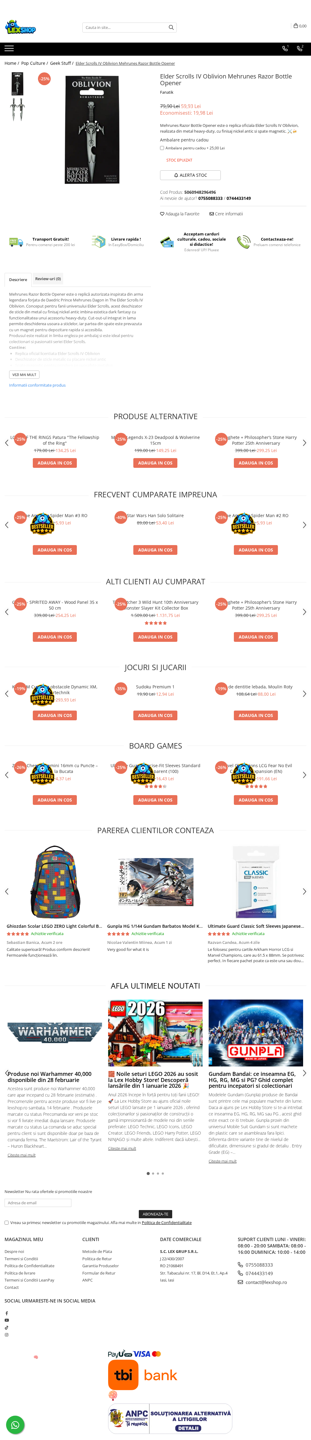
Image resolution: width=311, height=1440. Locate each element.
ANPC (87, 1280)
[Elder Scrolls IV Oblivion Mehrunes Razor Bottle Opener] (92, 130)
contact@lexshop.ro (265, 1282)
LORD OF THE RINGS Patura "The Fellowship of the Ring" (54, 440)
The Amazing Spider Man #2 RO (256, 515)
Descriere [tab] (18, 279)
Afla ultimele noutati (155, 985)
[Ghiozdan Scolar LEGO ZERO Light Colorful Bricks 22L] (55, 882)
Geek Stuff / (62, 63)
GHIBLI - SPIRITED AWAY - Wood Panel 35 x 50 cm (55, 605)
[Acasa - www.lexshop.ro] (35, 27)
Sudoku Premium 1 (155, 687)
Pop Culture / (35, 63)
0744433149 (258, 1273)
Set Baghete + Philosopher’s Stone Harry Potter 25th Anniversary (256, 440)
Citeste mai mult (22, 1155)
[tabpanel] (92, 130)
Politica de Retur (97, 1258)
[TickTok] (7, 1327)
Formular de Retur (98, 1273)
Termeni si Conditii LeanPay (29, 1280)
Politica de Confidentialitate (167, 1222)
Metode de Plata (97, 1251)
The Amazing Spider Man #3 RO (54, 515)
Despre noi (14, 1251)
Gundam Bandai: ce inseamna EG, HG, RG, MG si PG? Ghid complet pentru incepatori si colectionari (252, 1080)
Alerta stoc (193, 175)
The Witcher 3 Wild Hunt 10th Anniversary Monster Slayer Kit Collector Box (155, 605)
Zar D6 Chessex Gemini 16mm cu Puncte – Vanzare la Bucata (55, 768)
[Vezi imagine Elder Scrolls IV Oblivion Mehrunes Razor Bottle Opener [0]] (17, 83)
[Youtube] (7, 1320)
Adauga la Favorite (182, 214)
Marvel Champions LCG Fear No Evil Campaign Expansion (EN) (256, 768)
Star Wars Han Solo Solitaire (155, 515)
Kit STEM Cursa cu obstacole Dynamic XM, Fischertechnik (54, 689)
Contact (12, 1287)
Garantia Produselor (100, 1265)
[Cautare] (171, 28)
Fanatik (166, 92)
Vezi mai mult (24, 374)
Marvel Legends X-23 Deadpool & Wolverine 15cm (155, 440)
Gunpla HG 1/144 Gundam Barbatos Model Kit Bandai (162, 926)
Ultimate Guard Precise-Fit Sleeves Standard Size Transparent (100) (155, 768)
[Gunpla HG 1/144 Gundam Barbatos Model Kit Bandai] (155, 882)
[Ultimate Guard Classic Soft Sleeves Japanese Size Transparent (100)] (256, 882)
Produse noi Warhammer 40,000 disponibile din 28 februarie (49, 1076)
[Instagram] (7, 1334)
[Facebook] (7, 1313)
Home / (12, 63)
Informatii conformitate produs (37, 385)
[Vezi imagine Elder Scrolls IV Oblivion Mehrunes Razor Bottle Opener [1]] (17, 109)
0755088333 (258, 1265)
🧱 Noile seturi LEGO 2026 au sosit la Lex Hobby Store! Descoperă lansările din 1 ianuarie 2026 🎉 (153, 1080)
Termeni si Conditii (21, 1258)
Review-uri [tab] (48, 278)
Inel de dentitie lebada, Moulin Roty (256, 687)
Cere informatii (228, 214)
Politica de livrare (20, 1273)
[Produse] (10, 50)
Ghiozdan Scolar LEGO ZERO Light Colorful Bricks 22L (62, 926)
